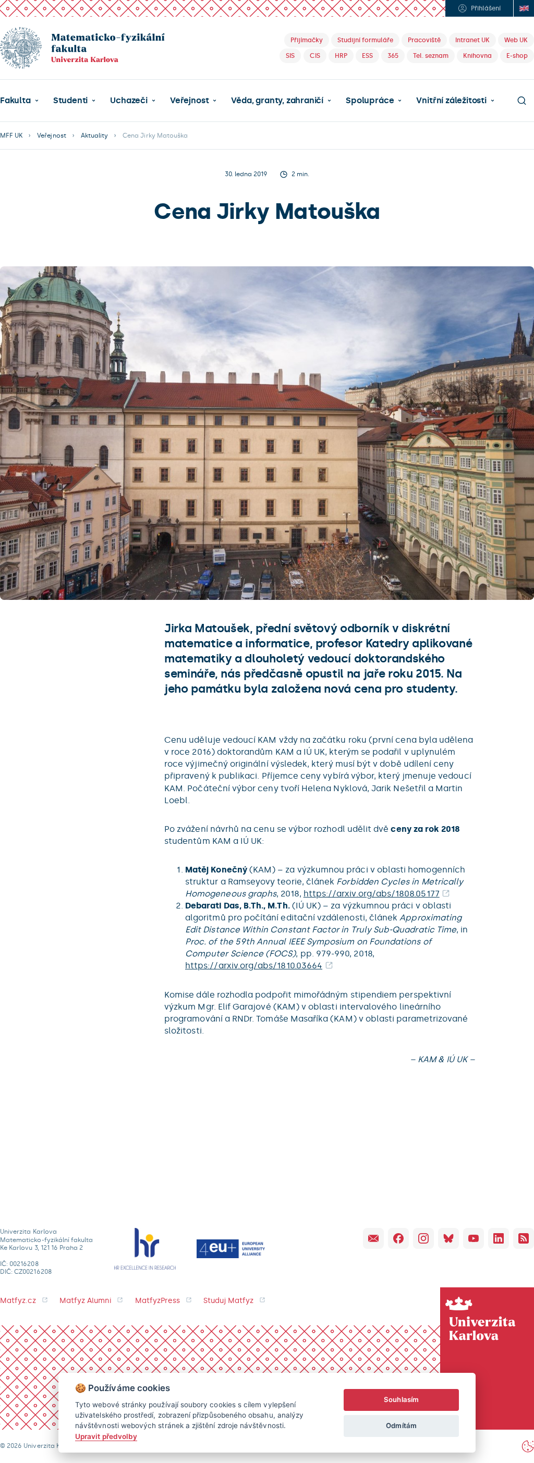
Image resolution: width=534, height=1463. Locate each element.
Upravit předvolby (106, 1436)
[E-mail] (373, 1238)
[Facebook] (398, 1238)
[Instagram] (423, 1238)
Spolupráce (370, 100)
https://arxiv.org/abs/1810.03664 (253, 965)
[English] (523, 8)
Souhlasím (401, 1399)
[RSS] (523, 1238)
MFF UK (11, 135)
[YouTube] (473, 1238)
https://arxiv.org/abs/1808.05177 (372, 894)
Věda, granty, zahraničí (277, 100)
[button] (19, 100)
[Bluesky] (448, 1238)
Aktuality (94, 135)
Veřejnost (189, 100)
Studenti (70, 100)
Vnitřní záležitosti (451, 100)
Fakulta (15, 100)
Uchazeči (128, 100)
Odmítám (401, 1425)
